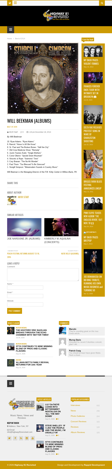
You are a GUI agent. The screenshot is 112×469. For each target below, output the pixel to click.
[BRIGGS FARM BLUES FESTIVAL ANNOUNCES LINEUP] (93, 164)
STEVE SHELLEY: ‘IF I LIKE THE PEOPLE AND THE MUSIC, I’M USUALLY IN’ (55, 429)
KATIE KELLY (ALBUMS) (70, 253)
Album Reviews (85, 432)
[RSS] (21, 438)
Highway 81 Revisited (25, 465)
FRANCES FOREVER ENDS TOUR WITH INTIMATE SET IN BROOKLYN (92, 91)
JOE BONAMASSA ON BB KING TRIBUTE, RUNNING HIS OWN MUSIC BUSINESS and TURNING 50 (93, 283)
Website (10, 301)
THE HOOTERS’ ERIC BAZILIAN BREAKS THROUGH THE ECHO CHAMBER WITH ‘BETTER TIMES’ (32, 332)
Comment (11, 267)
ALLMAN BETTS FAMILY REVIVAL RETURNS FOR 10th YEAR (32, 363)
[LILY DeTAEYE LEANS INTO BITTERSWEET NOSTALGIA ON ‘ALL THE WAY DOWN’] (40, 407)
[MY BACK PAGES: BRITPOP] (93, 233)
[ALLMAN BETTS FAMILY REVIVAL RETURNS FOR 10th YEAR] (10, 362)
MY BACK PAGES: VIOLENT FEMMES (91, 61)
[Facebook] (15, 438)
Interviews (21, 328)
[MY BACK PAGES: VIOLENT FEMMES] (93, 51)
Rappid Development (94, 465)
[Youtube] (32, 438)
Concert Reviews (85, 421)
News (18, 360)
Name (9, 284)
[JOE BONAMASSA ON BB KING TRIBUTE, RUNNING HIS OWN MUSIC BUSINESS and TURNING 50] (93, 261)
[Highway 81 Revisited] (56, 20)
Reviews (85, 427)
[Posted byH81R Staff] (11, 204)
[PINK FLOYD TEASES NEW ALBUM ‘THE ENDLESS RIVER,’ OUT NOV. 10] (93, 203)
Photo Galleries (85, 416)
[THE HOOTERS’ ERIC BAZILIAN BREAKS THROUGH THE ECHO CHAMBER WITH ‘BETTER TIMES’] (10, 330)
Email (9, 292)
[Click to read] (24, 227)
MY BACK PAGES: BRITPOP (91, 239)
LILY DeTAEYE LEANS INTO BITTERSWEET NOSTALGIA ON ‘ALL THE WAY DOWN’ (53, 410)
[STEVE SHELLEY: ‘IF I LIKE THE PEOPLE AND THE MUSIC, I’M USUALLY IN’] (40, 428)
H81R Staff (23, 197)
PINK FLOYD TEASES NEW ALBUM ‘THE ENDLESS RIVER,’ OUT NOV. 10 (93, 218)
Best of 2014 (12, 127)
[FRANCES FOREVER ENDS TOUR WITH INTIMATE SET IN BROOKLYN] (93, 77)
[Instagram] (27, 438)
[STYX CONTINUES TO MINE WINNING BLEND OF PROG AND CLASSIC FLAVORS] (10, 346)
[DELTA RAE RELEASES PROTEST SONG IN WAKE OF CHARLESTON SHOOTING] (93, 114)
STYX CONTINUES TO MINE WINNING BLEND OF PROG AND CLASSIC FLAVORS (34, 348)
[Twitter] (9, 438)
